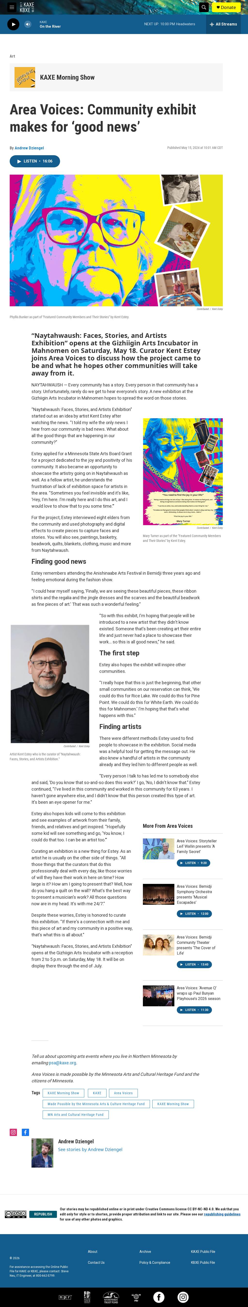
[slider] (35, 24)
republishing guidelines (222, 1214)
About (92, 1252)
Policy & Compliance (155, 1262)
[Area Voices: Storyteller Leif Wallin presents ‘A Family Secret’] (158, 848)
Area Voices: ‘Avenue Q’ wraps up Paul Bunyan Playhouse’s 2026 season (198, 993)
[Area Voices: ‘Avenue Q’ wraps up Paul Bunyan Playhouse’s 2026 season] (158, 995)
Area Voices (123, 1093)
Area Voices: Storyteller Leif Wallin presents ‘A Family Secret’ (197, 846)
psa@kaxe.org (62, 1062)
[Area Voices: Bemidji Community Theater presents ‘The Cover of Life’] (158, 945)
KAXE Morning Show (67, 77)
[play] (13, 24)
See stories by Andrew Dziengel (90, 1149)
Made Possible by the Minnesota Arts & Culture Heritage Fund (96, 1104)
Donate (228, 7)
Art (12, 56)
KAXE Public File (203, 1252)
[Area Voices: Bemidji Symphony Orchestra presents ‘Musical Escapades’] (158, 894)
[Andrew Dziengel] (42, 1153)
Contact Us (96, 1262)
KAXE (97, 1093)
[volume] (28, 24)
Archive (145, 1252)
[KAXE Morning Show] (25, 77)
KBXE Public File (203, 1262)
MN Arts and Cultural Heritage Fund (76, 1115)
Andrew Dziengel (29, 147)
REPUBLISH (43, 1214)
